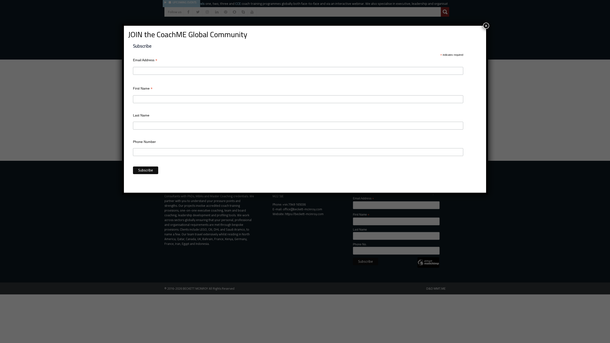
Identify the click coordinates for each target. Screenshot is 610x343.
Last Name (141, 115)
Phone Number (144, 142)
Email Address (145, 60)
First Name (142, 88)
